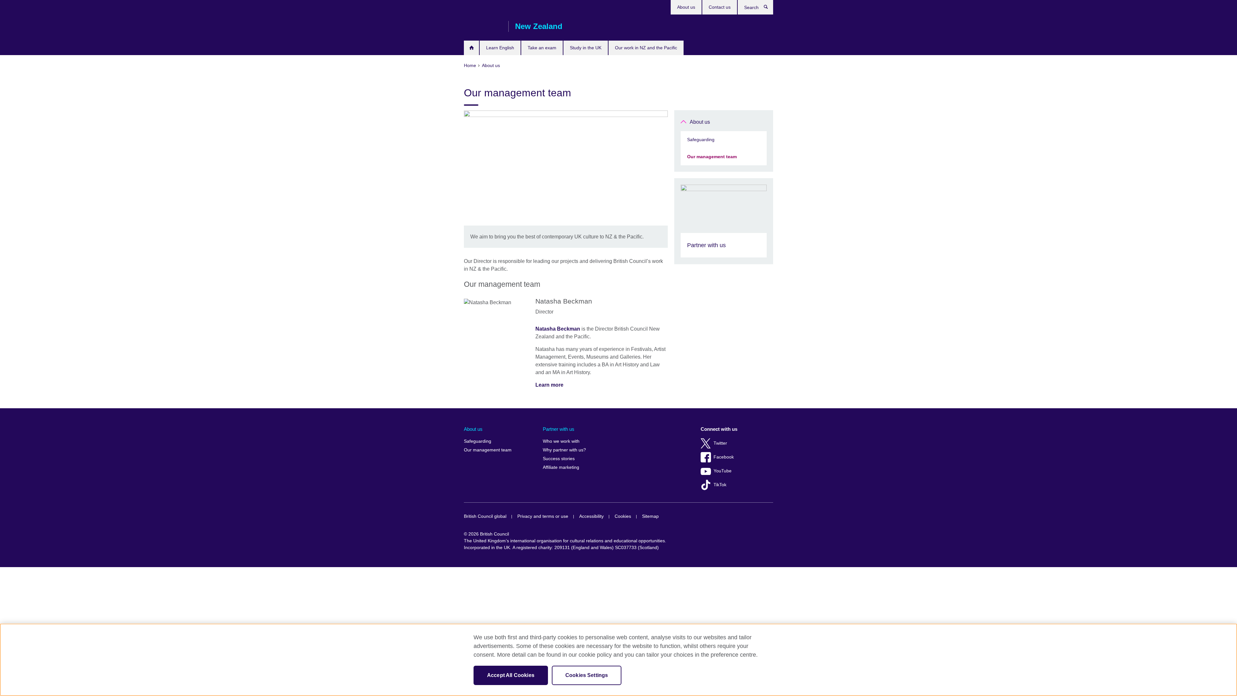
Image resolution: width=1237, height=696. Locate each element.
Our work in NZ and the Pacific (646, 47)
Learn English (500, 47)
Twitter (720, 443)
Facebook (724, 457)
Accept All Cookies (510, 675)
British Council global (485, 516)
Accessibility (591, 516)
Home (471, 48)
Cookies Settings (586, 675)
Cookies (623, 516)
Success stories (559, 458)
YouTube (723, 471)
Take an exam (542, 47)
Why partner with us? (564, 450)
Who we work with (561, 441)
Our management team (712, 156)
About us (686, 7)
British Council (483, 26)
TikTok (720, 484)
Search (769, 8)
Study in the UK (585, 47)
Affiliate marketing (561, 467)
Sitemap (650, 516)
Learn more (549, 385)
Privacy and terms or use (542, 516)
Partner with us (558, 429)
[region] (618, 660)
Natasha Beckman (557, 329)
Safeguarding (700, 139)
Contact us (720, 7)
